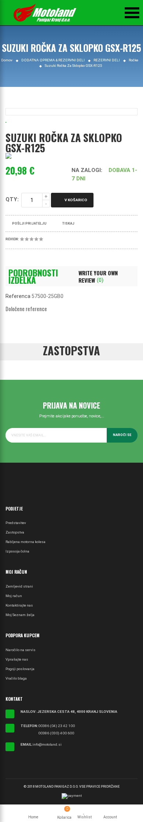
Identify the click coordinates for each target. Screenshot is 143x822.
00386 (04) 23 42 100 (56, 726)
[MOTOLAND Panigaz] (45, 13)
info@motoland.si (47, 744)
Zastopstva (15, 532)
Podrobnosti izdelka (33, 276)
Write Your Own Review (98, 276)
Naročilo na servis (21, 650)
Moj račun (14, 596)
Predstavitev (16, 523)
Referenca (18, 296)
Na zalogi (86, 170)
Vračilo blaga (16, 678)
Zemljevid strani (19, 586)
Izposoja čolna (17, 551)
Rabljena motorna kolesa (25, 542)
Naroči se (122, 435)
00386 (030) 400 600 (56, 733)
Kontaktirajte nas (19, 605)
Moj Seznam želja (20, 615)
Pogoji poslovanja (20, 669)
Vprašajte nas (17, 659)
